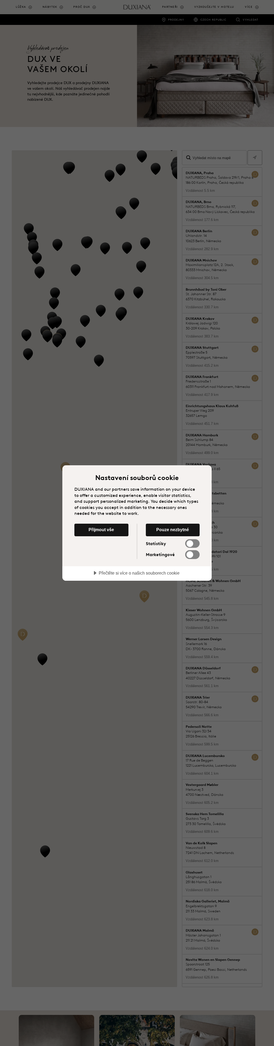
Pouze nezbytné (172, 529)
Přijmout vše (101, 529)
